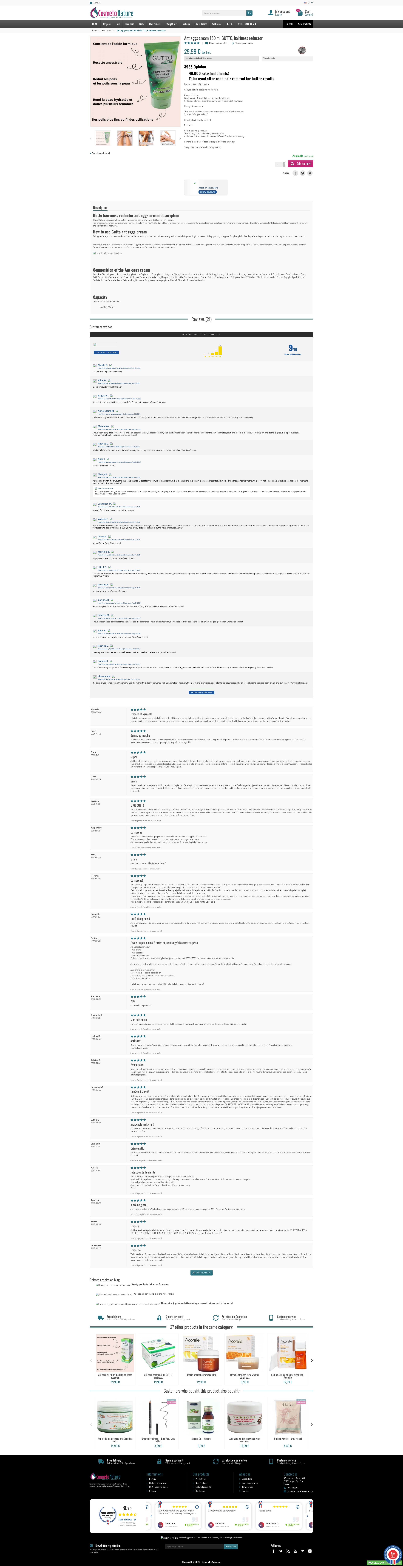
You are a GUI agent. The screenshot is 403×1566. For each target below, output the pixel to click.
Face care (129, 24)
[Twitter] (302, 173)
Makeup (186, 24)
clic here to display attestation (231, 1537)
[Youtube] (295, 1551)
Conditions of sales (250, 1483)
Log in (278, 14)
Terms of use (247, 1486)
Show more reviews (201, 692)
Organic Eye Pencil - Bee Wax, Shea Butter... (158, 1440)
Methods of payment (157, 1483)
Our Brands (200, 1491)
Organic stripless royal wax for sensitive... (244, 1376)
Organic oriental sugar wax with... (201, 1375)
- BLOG (229, 24)
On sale (289, 24)
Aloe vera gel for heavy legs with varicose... (244, 1440)
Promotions (200, 1478)
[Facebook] (295, 173)
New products (304, 24)
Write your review (244, 43)
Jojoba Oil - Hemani (201, 1439)
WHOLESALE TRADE (247, 24)
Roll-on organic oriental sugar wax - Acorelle (288, 1376)
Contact (97, 2)
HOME (95, 24)
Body (141, 24)
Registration (231, 1546)
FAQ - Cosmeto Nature (158, 1486)
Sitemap (152, 1491)
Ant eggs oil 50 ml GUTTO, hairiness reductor (115, 1376)
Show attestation (106, 352)
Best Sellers (247, 1478)
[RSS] (288, 1551)
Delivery (152, 1478)
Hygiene (107, 24)
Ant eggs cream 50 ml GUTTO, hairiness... (158, 1376)
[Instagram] (310, 1551)
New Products (201, 1483)
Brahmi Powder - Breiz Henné (288, 1439)
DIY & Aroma (201, 24)
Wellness (216, 24)
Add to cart (304, 163)
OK (249, 13)
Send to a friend (101, 153)
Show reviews (207, 192)
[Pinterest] (310, 173)
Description (100, 207)
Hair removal (155, 24)
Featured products (203, 1486)
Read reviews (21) (218, 43)
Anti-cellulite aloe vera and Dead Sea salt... (115, 1440)
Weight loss (171, 24)
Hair (118, 24)
